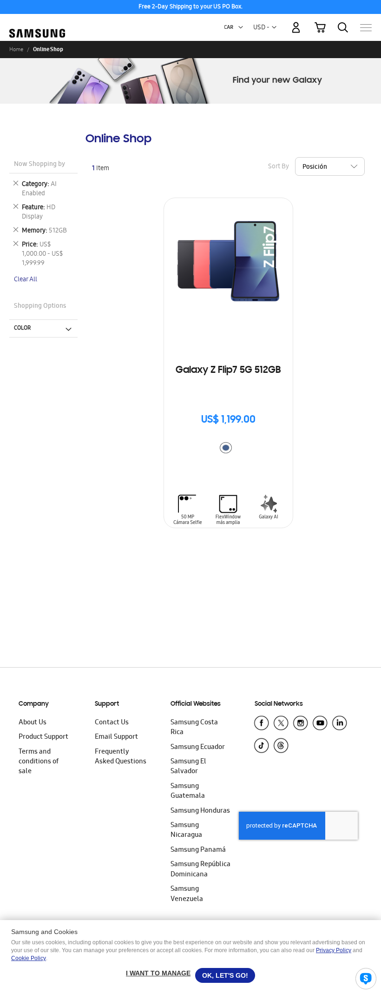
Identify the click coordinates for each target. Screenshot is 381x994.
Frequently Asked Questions (120, 757)
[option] (226, 447)
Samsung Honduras (200, 811)
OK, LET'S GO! (225, 975)
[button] (240, 27)
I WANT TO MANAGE (158, 973)
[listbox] (228, 449)
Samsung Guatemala (188, 791)
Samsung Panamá (198, 850)
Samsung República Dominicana (200, 869)
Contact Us (112, 723)
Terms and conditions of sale (39, 762)
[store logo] (37, 23)
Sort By (278, 166)
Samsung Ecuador (198, 747)
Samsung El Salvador (188, 766)
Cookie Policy (28, 958)
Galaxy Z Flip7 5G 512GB (228, 370)
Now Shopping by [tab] (39, 164)
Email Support (116, 737)
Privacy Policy (333, 950)
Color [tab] (22, 328)
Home (16, 49)
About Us (32, 723)
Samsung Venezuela (187, 894)
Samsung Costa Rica (194, 727)
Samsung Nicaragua (186, 830)
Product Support (43, 737)
